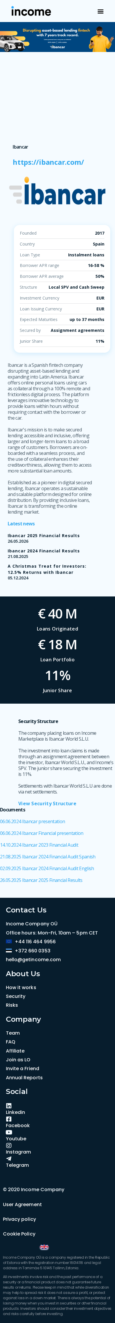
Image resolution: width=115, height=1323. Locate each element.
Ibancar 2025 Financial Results (44, 535)
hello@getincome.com (33, 959)
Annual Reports (24, 1077)
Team (13, 1033)
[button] (100, 11)
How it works (21, 987)
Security (15, 996)
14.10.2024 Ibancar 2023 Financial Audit (39, 845)
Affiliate (15, 1051)
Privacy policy (19, 1219)
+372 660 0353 (32, 950)
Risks (12, 1005)
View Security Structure (47, 803)
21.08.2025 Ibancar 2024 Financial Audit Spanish (48, 856)
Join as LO (18, 1059)
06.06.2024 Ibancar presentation (32, 821)
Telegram (17, 1165)
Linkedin (15, 1112)
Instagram (18, 1152)
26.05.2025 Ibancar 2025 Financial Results (41, 880)
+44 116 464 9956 (35, 941)
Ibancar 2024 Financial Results (44, 551)
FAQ (10, 1041)
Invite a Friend (22, 1068)
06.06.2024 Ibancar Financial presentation (41, 833)
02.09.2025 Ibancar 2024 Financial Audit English (47, 868)
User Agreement (22, 1204)
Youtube (16, 1138)
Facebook (18, 1125)
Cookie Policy (19, 1233)
